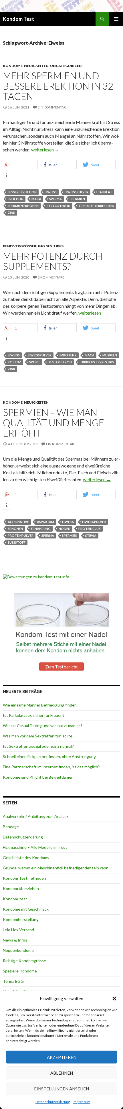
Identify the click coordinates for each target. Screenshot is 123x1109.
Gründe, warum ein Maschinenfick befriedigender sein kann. (56, 867)
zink (11, 212)
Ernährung (41, 528)
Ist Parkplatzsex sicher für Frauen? (33, 715)
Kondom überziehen (21, 888)
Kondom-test (15, 898)
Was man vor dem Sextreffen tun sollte (37, 735)
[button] (114, 998)
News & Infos (15, 940)
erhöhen (15, 528)
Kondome (13, 66)
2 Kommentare (51, 277)
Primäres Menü (116, 19)
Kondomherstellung (21, 919)
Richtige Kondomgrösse (24, 960)
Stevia (90, 535)
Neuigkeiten (36, 66)
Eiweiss (51, 192)
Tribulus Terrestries (96, 206)
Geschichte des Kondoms (26, 857)
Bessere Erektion (22, 192)
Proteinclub (89, 528)
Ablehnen (61, 1073)
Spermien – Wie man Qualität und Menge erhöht (53, 422)
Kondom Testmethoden (24, 878)
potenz (14, 362)
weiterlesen (45, 149)
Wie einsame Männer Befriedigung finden (40, 705)
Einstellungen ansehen (61, 1088)
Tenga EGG (13, 981)
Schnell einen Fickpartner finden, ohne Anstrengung (49, 756)
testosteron (58, 206)
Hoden (64, 528)
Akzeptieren (61, 1057)
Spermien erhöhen (23, 206)
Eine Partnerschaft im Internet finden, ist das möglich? (51, 766)
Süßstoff (16, 542)
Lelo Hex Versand (18, 929)
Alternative (18, 522)
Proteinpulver (20, 535)
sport (34, 362)
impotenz (68, 355)
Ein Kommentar (52, 107)
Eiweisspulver (76, 192)
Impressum (81, 1102)
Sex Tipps (55, 246)
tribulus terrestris (97, 362)
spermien (77, 199)
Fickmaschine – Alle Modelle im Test (35, 847)
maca (36, 199)
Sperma (55, 199)
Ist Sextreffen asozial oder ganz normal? (38, 746)
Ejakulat (104, 192)
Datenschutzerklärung (52, 1102)
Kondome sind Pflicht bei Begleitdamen (38, 777)
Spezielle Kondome (20, 970)
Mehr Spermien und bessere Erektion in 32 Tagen (58, 86)
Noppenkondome (18, 950)
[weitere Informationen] (6, 175)
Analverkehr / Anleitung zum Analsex (36, 816)
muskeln (109, 355)
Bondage (11, 826)
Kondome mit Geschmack (26, 909)
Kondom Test (18, 19)
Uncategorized (66, 66)
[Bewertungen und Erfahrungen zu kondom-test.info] (36, 576)
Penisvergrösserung (24, 246)
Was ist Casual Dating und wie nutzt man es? (42, 725)
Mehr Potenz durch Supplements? (52, 261)
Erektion (15, 199)
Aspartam (45, 522)
